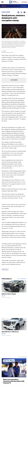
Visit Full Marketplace (21, 278)
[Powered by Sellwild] (24, 357)
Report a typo (5, 269)
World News (6, 12)
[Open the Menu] (2, 2)
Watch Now (24, 2)
